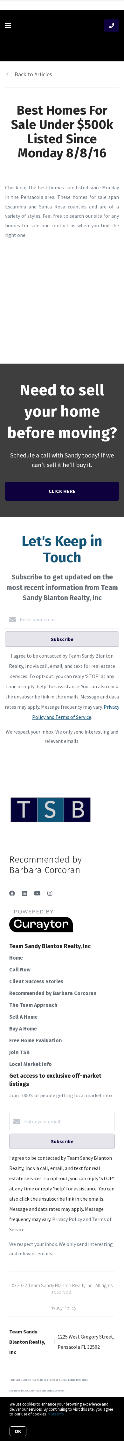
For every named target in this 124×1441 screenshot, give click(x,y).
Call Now (20, 970)
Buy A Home (23, 1029)
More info (56, 1414)
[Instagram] (49, 893)
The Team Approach (33, 1005)
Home (16, 958)
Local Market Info (30, 1064)
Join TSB (19, 1052)
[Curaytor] (41, 930)
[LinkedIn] (24, 893)
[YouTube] (37, 893)
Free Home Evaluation (35, 1040)
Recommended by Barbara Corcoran (53, 993)
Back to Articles (33, 74)
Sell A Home (23, 1017)
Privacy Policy (62, 1307)
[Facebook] (12, 893)
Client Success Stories (36, 981)
